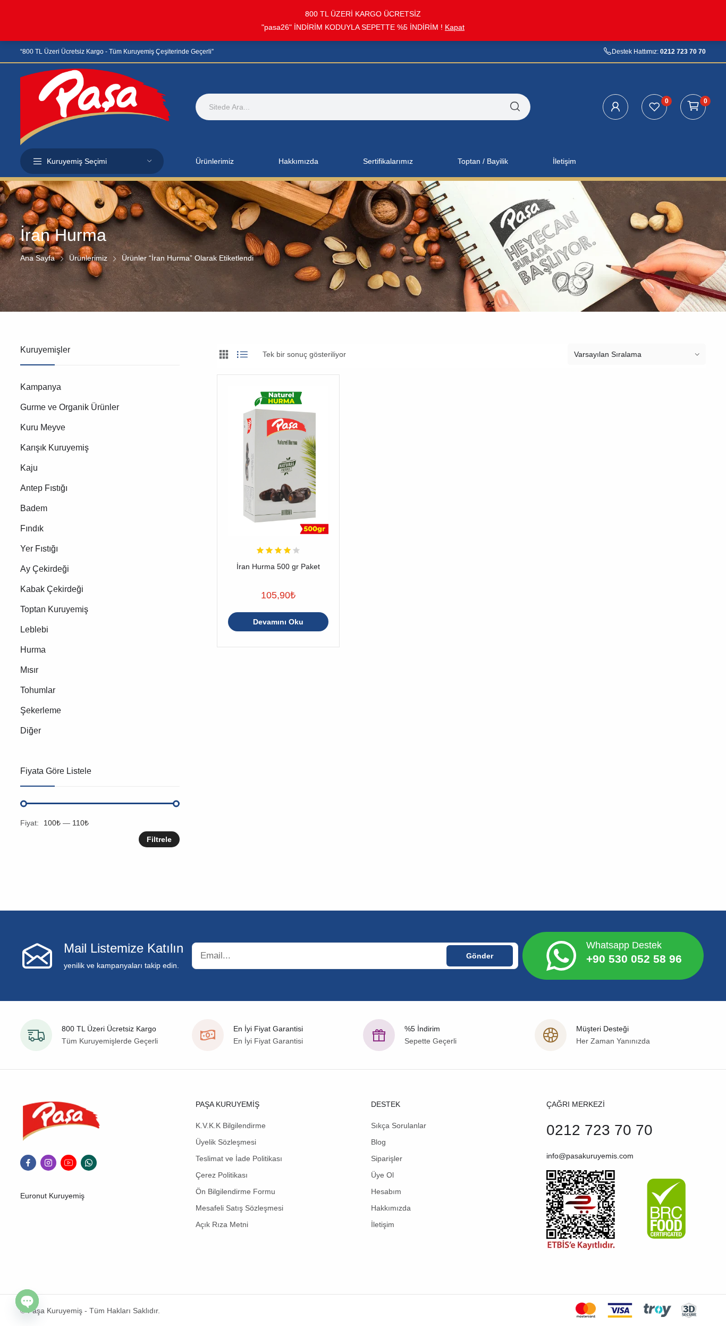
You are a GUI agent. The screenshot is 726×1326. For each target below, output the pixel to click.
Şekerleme (40, 710)
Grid (224, 354)
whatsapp (89, 1163)
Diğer (30, 730)
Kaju (29, 467)
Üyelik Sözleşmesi (226, 1142)
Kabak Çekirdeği (51, 589)
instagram (48, 1163)
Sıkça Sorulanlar (398, 1125)
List (242, 354)
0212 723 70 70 (683, 51)
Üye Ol (382, 1175)
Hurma (33, 649)
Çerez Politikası (222, 1175)
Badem (33, 508)
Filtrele (159, 839)
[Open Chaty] (27, 1301)
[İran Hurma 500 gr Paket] (278, 461)
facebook (28, 1163)
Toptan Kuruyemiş (54, 609)
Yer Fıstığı (39, 548)
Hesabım (386, 1191)
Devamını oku (278, 622)
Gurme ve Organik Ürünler (69, 407)
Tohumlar (37, 690)
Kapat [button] (455, 27)
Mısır (29, 669)
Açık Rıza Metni (222, 1224)
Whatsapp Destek (624, 945)
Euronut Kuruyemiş (52, 1195)
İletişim (382, 1224)
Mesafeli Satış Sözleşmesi (239, 1208)
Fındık (32, 528)
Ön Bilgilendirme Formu (235, 1191)
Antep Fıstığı (43, 488)
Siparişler (386, 1158)
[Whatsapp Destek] (561, 956)
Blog (378, 1142)
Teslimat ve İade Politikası (239, 1158)
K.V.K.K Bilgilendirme (231, 1125)
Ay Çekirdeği (44, 568)
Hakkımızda (391, 1208)
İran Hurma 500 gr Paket (278, 566)
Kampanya (40, 386)
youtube (69, 1163)
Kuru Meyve (42, 427)
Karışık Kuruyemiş (54, 447)
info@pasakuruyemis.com (590, 1156)
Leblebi (34, 629)
